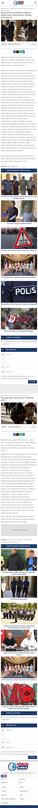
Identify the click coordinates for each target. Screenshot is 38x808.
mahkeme (14, 166)
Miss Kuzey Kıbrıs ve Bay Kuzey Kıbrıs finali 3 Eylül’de (19, 277)
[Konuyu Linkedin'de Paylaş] (23, 51)
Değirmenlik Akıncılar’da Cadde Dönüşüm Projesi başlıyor (19, 654)
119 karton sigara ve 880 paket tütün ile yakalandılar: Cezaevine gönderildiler (19, 573)
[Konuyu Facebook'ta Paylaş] (14, 51)
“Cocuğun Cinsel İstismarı (15, 539)
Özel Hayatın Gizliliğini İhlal (9, 542)
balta (9, 166)
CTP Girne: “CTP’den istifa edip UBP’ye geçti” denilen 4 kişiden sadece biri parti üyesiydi (19, 707)
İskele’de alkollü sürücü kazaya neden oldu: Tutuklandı (19, 250)
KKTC (7, 8)
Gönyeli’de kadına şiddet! (19, 599)
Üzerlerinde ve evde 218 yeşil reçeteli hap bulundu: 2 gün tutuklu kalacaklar (19, 197)
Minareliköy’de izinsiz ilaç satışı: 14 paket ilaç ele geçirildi (19, 304)
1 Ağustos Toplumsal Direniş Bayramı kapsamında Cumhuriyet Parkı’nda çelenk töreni (19, 627)
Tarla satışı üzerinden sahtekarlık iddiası (19, 223)
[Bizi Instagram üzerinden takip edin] (5, 776)
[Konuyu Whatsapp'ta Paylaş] (20, 51)
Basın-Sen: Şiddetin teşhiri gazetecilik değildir (19, 331)
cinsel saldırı (28, 539)
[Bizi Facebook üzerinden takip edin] (2, 776)
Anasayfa (3, 8)
